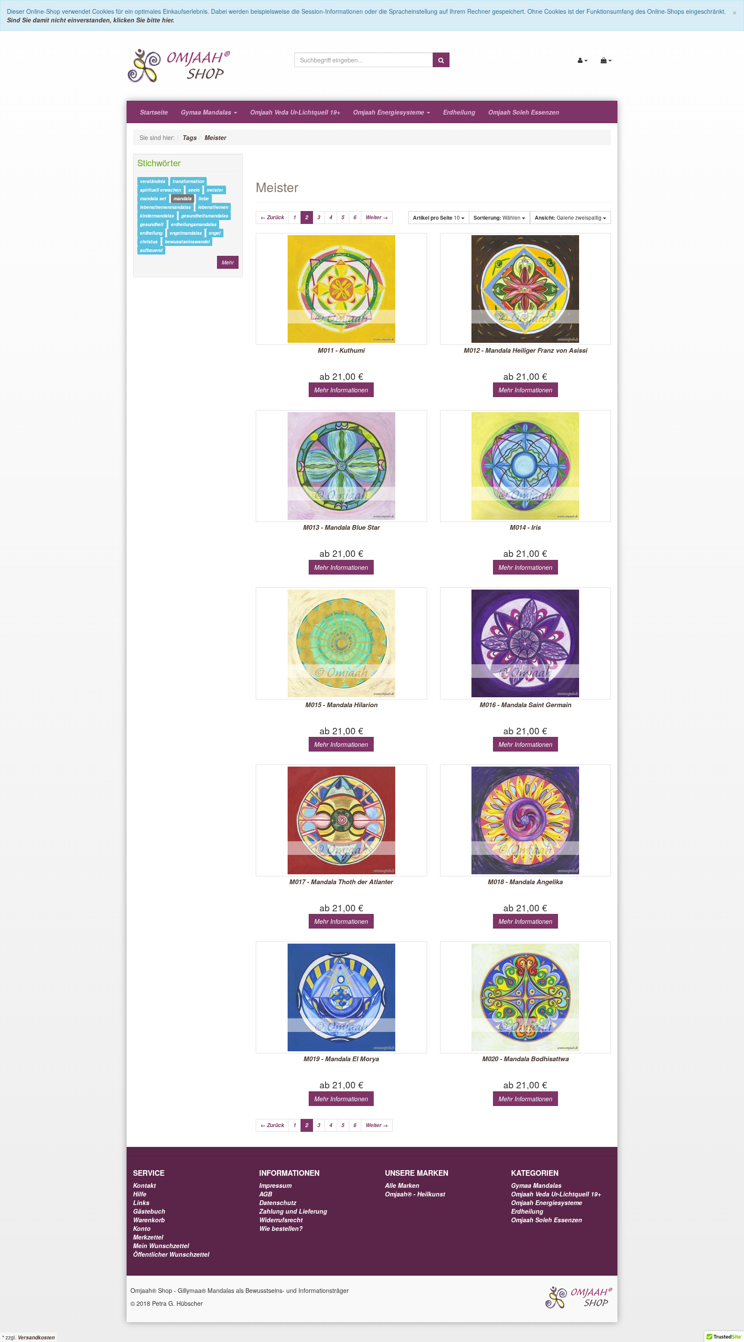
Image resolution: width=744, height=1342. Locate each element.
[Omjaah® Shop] (179, 65)
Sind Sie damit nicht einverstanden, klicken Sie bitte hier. (90, 20)
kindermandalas (157, 215)
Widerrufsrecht (281, 1219)
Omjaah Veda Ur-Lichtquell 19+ (295, 112)
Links (141, 1202)
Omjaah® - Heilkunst (415, 1194)
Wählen (498, 217)
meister (215, 189)
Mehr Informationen (341, 389)
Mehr (228, 262)
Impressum (275, 1185)
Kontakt (144, 1185)
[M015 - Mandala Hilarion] (341, 643)
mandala (183, 198)
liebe (203, 198)
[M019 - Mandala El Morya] (341, 997)
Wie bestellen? (281, 1228)
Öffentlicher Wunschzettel (171, 1254)
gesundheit (152, 224)
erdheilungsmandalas (194, 224)
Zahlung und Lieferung (293, 1211)
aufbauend (151, 250)
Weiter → (377, 217)
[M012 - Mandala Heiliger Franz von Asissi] (525, 289)
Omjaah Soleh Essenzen (523, 112)
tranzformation (188, 181)
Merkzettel (148, 1237)
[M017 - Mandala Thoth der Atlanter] (341, 820)
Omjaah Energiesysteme (389, 112)
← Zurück (272, 217)
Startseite (154, 112)
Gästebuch (149, 1211)
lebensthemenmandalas (165, 207)
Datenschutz (277, 1202)
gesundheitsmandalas (204, 215)
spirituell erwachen (160, 189)
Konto (142, 1228)
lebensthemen (213, 207)
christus (149, 241)
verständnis (152, 181)
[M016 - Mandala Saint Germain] (525, 643)
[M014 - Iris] (525, 466)
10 (437, 217)
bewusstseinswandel (187, 241)
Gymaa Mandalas (207, 112)
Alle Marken (402, 1185)
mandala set (153, 198)
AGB (265, 1194)
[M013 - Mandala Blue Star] (341, 466)
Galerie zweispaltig (569, 217)
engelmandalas (186, 233)
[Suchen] (441, 60)
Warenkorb (149, 1219)
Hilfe (139, 1194)
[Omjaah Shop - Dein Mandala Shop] (579, 1296)
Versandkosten (36, 1337)
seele (194, 189)
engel (214, 233)
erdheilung (151, 233)
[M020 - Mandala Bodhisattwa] (525, 997)
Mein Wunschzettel (161, 1245)
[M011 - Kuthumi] (341, 289)
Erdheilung (459, 112)
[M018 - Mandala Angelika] (525, 820)
